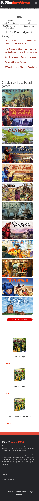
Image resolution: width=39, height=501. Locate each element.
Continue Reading (19, 320)
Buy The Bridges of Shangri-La (10, 27)
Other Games (29, 26)
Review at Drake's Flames (15, 62)
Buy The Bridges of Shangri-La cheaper (21, 57)
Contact (4, 475)
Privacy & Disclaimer (8, 479)
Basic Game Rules (10, 23)
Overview (10, 20)
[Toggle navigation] (36, 3)
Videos (28, 20)
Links (29, 23)
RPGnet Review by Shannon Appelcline (21, 67)
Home (3, 9)
